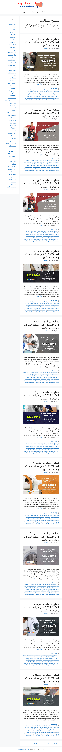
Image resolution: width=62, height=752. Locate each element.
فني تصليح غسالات (51, 96)
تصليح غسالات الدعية (31, 372)
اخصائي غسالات (53, 89)
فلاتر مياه (13, 128)
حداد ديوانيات (12, 85)
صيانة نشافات (39, 94)
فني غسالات (43, 96)
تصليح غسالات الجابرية (31, 89)
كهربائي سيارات (11, 153)
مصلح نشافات (48, 99)
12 (40, 743)
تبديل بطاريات (12, 44)
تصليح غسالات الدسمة (31, 301)
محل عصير (13, 159)
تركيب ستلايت (12, 50)
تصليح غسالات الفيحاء (31, 725)
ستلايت (14, 110)
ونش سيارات (12, 189)
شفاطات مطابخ (11, 112)
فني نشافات (44, 98)
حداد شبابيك (12, 88)
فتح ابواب (13, 123)
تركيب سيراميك (11, 52)
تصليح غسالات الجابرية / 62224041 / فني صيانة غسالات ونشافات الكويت (41, 42)
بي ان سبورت (12, 39)
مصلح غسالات (30, 98)
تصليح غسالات (54, 88)
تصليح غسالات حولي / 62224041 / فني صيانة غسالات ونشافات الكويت (41, 395)
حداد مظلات (12, 95)
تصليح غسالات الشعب (31, 513)
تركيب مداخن (12, 55)
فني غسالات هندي (52, 98)
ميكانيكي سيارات (11, 176)
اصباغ (14, 29)
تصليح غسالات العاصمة (31, 160)
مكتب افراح (12, 174)
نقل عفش (13, 184)
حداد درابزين (12, 80)
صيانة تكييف (12, 118)
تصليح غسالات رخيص (31, 91)
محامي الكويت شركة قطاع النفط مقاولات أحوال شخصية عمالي (31, 12)
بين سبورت (13, 42)
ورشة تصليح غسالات (29, 99)
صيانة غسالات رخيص (47, 94)
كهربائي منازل (12, 156)
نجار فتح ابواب (12, 179)
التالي (36, 743)
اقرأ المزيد (39, 84)
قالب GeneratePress (23, 749)
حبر (15, 75)
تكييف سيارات (12, 73)
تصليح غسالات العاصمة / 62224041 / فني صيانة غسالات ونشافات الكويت (41, 113)
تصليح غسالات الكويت (31, 231)
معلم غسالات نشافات (39, 99)
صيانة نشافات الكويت (30, 94)
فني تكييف (13, 130)
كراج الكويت (12, 151)
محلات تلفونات (12, 161)
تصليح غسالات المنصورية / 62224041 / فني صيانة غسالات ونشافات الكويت (41, 536)
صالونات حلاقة (12, 115)
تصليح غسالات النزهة (31, 655)
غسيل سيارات (12, 120)
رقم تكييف (13, 103)
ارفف (14, 26)
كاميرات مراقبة (11, 148)
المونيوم (13, 34)
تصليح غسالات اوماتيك (54, 91)
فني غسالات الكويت (35, 96)
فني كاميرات (12, 141)
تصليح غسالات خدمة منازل (43, 91)
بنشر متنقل (13, 37)
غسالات (57, 96)
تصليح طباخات (12, 67)
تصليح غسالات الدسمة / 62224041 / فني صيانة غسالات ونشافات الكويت (41, 254)
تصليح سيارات (12, 65)
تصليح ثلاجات (12, 62)
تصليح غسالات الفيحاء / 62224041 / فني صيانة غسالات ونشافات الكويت (41, 678)
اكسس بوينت (12, 32)
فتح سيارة (13, 125)
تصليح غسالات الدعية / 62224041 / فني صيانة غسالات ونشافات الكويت (41, 324)
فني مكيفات (12, 146)
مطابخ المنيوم (12, 166)
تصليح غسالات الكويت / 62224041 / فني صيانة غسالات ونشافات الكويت (41, 183)
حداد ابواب (13, 78)
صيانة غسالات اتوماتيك (34, 93)
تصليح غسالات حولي (54, 444)
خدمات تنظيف (12, 98)
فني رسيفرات (12, 133)
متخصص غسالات (37, 98)
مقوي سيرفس (12, 169)
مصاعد (14, 164)
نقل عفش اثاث (11, 187)
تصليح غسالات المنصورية (30, 584)
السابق (56, 743)
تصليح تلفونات (12, 60)
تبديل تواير (13, 47)
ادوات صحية (12, 24)
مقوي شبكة (12, 171)
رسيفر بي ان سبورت (10, 100)
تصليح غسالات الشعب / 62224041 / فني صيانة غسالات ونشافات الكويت (41, 466)
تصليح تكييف (12, 57)
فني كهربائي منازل (11, 143)
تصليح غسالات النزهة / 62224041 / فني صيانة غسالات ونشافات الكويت (41, 607)
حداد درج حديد (12, 83)
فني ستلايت (12, 135)
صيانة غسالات (43, 93)
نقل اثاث (13, 182)
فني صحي (13, 138)
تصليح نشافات (49, 93)
